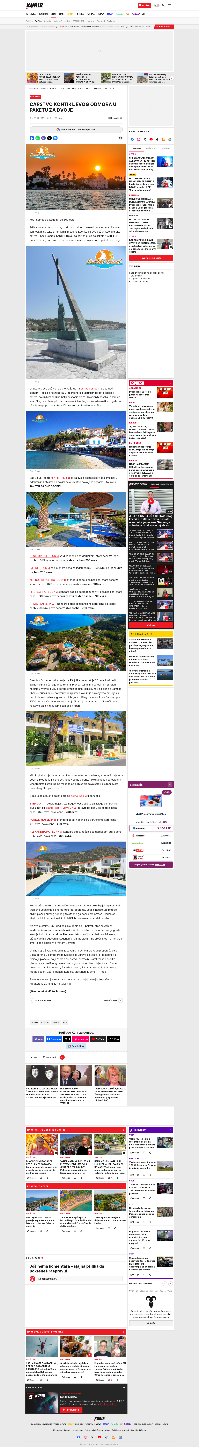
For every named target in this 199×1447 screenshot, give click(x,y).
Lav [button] (156, 1291)
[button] (115, 118)
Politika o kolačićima (94, 1430)
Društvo (52, 88)
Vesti (43, 88)
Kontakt (67, 1430)
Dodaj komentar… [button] (47, 1278)
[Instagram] (138, 139)
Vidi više (151, 1323)
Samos (55, 1022)
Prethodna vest (43, 1000)
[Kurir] (34, 5)
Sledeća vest (110, 1000)
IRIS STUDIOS (38, 567)
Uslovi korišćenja (138, 1430)
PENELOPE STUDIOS (43, 555)
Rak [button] (151, 1291)
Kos (65, 1022)
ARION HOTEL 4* (40, 603)
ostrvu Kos (77, 795)
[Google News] (170, 139)
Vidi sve (151, 625)
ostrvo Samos (89, 388)
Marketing (57, 1430)
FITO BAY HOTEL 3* (42, 591)
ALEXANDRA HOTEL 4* (44, 831)
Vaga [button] (169, 1291)
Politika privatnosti (120, 1430)
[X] (145, 139)
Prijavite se (73, 1410)
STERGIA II (36, 803)
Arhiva (107, 1430)
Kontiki (45, 1022)
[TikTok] (157, 139)
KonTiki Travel (58, 477)
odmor (34, 1022)
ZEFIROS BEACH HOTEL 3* (47, 579)
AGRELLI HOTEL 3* (41, 819)
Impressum (78, 1430)
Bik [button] (137, 1291)
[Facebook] (132, 139)
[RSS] (163, 139)
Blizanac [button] (144, 1291)
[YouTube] (151, 139)
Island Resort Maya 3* (59, 807)
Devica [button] (163, 1291)
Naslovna (33, 88)
